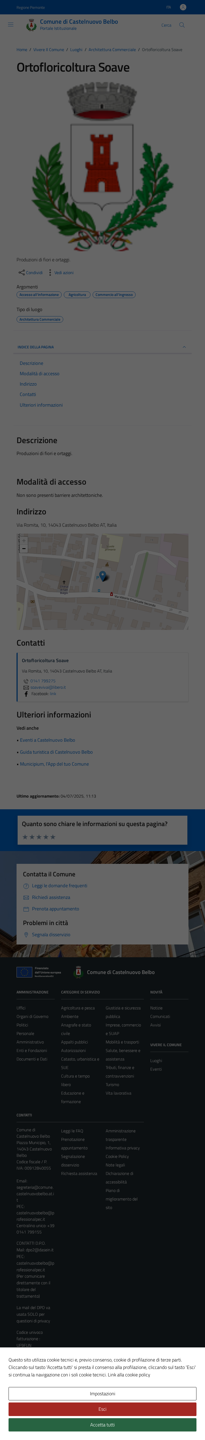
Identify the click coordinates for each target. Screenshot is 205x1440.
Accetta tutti (102, 1424)
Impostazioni (102, 1393)
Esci (102, 1409)
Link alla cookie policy (129, 1374)
